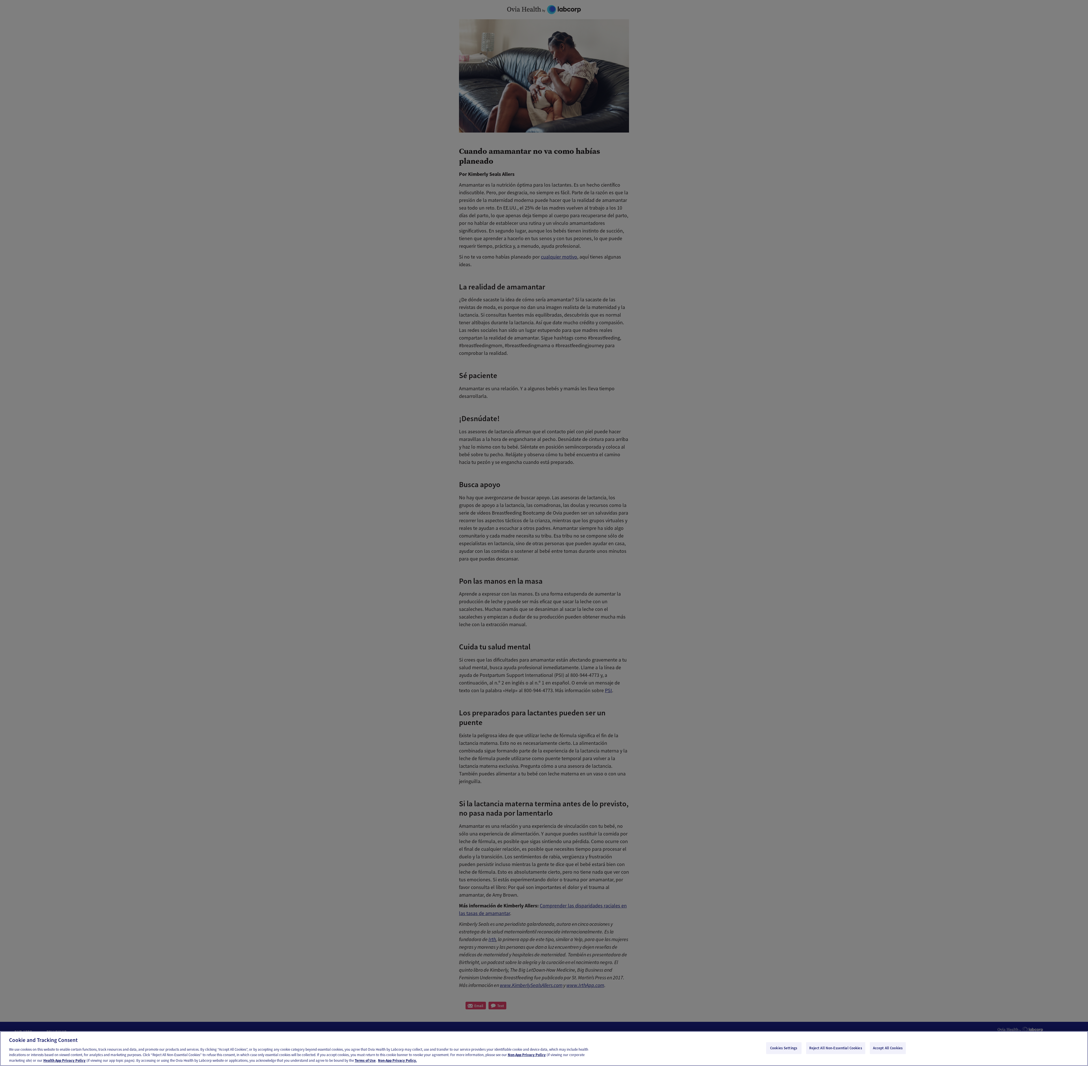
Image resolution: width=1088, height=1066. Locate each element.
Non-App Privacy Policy (527, 1054)
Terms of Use (365, 1060)
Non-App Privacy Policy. (397, 1060)
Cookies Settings (783, 1048)
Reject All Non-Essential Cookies (835, 1048)
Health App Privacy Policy (64, 1060)
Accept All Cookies (888, 1048)
